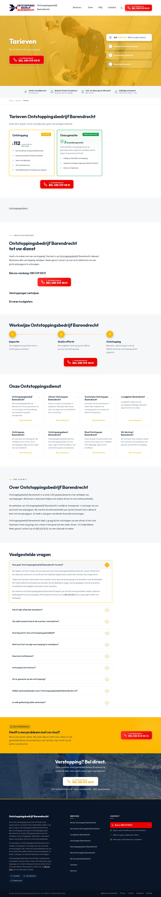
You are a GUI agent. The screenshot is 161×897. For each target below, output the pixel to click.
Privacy (122, 893)
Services (18, 101)
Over (90, 7)
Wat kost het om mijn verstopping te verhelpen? (35, 644)
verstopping (34, 49)
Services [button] (77, 7)
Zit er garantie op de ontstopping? (29, 679)
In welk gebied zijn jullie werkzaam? (29, 702)
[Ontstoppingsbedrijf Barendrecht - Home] (22, 7)
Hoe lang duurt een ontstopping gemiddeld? (33, 633)
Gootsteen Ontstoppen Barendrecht (85, 828)
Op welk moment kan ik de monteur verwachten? (35, 621)
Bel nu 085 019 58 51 (123, 825)
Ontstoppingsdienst (18, 208)
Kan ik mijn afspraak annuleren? (27, 609)
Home (11, 101)
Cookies (131, 893)
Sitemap (149, 893)
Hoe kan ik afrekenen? (23, 656)
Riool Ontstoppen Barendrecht (82, 852)
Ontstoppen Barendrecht (80, 840)
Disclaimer (140, 893)
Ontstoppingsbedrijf (68, 256)
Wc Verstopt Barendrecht (80, 859)
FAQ (100, 7)
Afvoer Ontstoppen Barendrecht (83, 822)
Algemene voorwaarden (109, 893)
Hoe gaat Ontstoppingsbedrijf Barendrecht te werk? (37, 564)
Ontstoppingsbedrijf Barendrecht (47, 7)
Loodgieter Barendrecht (80, 834)
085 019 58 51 (42, 528)
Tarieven (73, 865)
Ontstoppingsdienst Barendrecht (83, 846)
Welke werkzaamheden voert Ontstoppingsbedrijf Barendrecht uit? (45, 690)
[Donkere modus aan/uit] (121, 7)
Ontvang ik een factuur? (24, 667)
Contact (112, 7)
